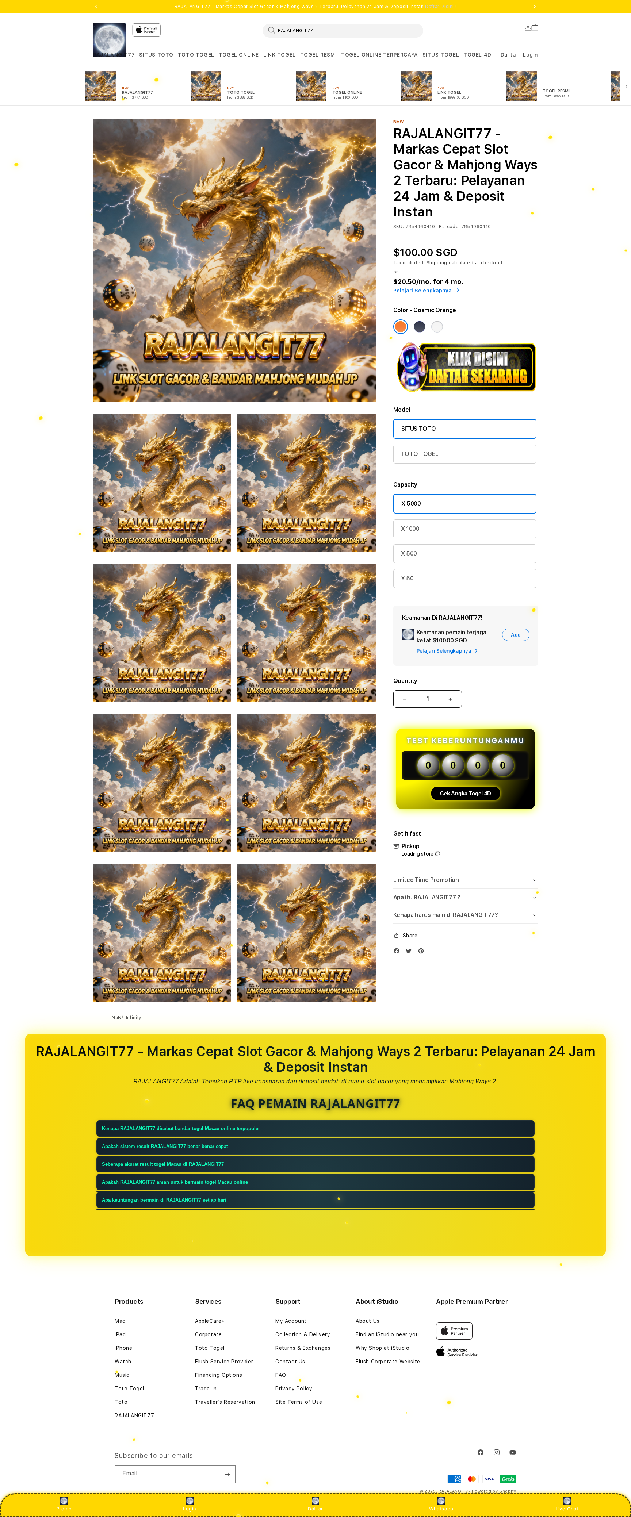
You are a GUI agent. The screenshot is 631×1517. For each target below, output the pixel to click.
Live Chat (566, 1509)
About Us (368, 1321)
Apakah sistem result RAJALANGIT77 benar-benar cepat (165, 1146)
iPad (120, 1334)
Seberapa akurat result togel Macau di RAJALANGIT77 (163, 1164)
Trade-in (206, 1388)
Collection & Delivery (302, 1334)
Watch (123, 1361)
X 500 (409, 553)
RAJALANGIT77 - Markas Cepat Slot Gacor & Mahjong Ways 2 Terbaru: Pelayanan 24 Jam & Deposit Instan (315, 6)
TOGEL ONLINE (239, 55)
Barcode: (449, 226)
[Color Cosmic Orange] (400, 326)
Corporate (208, 1334)
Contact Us (290, 1361)
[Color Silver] (437, 327)
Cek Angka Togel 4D (465, 793)
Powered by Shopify (494, 1491)
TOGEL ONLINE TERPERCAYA (379, 55)
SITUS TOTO (156, 55)
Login (189, 1509)
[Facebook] (398, 952)
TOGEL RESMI (318, 55)
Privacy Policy (293, 1388)
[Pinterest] (423, 952)
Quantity (405, 680)
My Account (291, 1321)
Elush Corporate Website (388, 1361)
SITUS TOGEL (440, 55)
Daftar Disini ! (440, 6)
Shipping (437, 262)
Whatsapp (441, 1509)
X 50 (407, 578)
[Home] (109, 40)
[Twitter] (410, 952)
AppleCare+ (210, 1321)
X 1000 (410, 528)
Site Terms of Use (298, 1402)
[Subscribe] (227, 1474)
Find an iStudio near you (387, 1334)
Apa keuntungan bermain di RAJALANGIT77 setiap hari (164, 1200)
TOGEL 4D (477, 55)
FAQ (280, 1375)
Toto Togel (129, 1388)
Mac (120, 1321)
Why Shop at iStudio (382, 1348)
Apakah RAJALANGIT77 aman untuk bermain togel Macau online (175, 1182)
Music (122, 1375)
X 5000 (411, 503)
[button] (114, 55)
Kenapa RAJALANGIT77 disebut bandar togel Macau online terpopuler (181, 1128)
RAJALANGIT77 (114, 55)
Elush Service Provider (224, 1361)
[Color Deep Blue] (419, 327)
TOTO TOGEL (196, 55)
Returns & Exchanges (302, 1348)
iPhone (124, 1348)
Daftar (315, 1509)
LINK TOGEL (279, 55)
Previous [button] (96, 6)
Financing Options (218, 1375)
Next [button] (534, 6)
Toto (121, 1402)
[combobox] (343, 30)
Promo (64, 1509)
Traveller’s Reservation (225, 1402)
